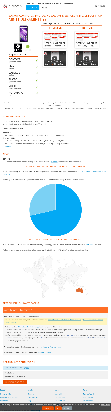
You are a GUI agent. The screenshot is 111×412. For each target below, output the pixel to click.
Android (59, 394)
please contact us (44, 352)
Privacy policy (88, 401)
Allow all (47, 408)
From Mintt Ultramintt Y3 (54, 39)
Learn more (105, 405)
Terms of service (89, 394)
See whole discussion (14, 382)
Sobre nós (31, 394)
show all (8, 146)
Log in (44, 8)
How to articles (5, 394)
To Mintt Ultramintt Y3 (87, 39)
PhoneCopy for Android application (31, 327)
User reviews (33, 397)
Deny (58, 408)
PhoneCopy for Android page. (49, 347)
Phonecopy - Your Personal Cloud (13, 6)
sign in (26, 368)
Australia (54, 162)
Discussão (4, 401)
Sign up (33, 8)
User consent (88, 397)
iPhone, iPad (60, 397)
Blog (29, 401)
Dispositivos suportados (49, 3)
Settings (67, 408)
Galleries (68, 3)
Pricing (30, 3)
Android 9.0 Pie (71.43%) (87, 171)
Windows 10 (60, 401)
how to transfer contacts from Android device (64, 320)
